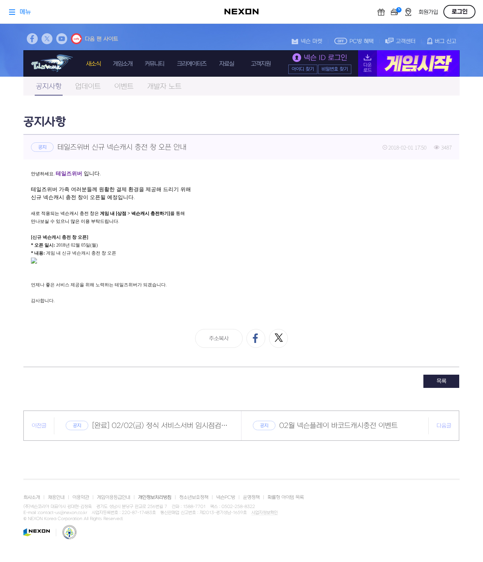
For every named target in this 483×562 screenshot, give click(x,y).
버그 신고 (445, 41)
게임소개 (122, 63)
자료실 (226, 63)
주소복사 (219, 338)
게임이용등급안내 (113, 497)
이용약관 (80, 497)
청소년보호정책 (193, 497)
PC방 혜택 (361, 41)
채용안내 (56, 497)
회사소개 (31, 497)
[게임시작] (409, 63)
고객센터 (405, 41)
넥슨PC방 (225, 497)
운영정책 (251, 497)
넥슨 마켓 (311, 41)
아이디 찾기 (303, 69)
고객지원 (261, 63)
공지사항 (49, 87)
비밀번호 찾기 (334, 69)
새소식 (93, 63)
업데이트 (88, 87)
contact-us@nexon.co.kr (62, 512)
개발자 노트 (164, 87)
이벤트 (124, 87)
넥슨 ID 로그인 (325, 58)
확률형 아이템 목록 (286, 497)
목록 (441, 381)
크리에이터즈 (191, 63)
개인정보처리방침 (154, 497)
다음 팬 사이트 (101, 39)
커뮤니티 (154, 63)
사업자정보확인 (264, 513)
